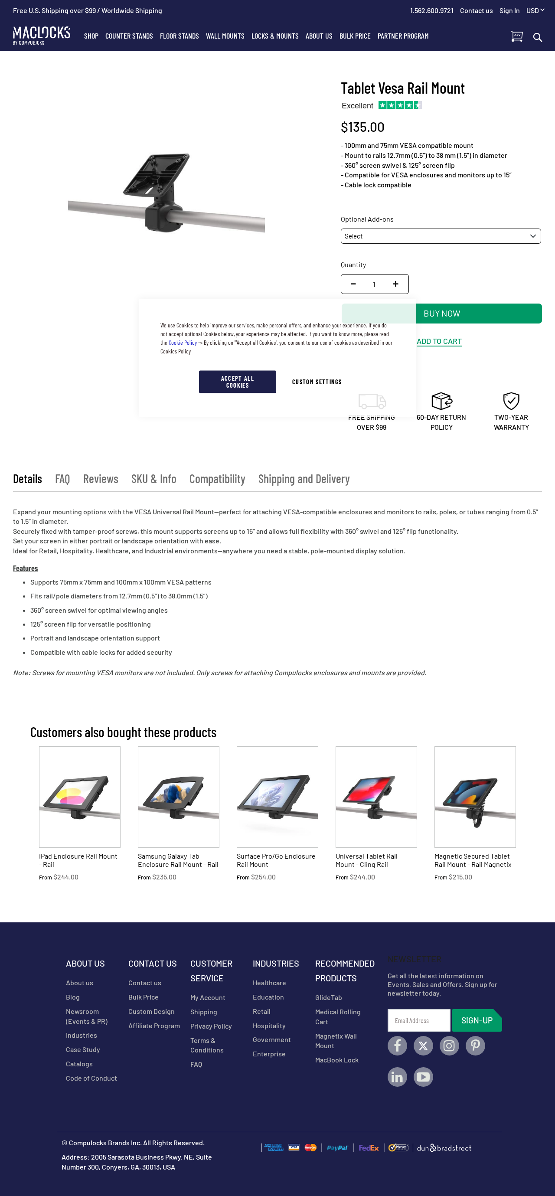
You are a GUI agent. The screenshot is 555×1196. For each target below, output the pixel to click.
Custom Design (151, 1011)
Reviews (100, 478)
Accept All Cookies (238, 382)
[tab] (27, 478)
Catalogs (79, 1063)
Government (272, 1039)
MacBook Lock (337, 1059)
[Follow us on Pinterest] (475, 1045)
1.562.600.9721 (432, 10)
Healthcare (269, 982)
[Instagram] (449, 1045)
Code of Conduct (91, 1078)
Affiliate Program (154, 1025)
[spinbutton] (374, 284)
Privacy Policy (211, 1026)
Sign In (510, 10)
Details (27, 478)
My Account (207, 997)
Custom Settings (317, 382)
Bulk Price (143, 997)
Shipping (203, 1011)
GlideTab (328, 997)
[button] (535, 11)
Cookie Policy (183, 342)
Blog (73, 997)
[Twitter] (423, 1045)
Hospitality (269, 1025)
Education (268, 997)
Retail (262, 1011)
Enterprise (269, 1053)
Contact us (144, 982)
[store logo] (47, 35)
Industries (81, 1035)
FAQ (62, 478)
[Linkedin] (397, 1077)
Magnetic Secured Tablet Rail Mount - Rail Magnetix (473, 860)
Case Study (83, 1049)
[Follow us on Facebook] (397, 1045)
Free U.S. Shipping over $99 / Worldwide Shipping (87, 10)
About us (79, 982)
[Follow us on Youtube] (423, 1077)
